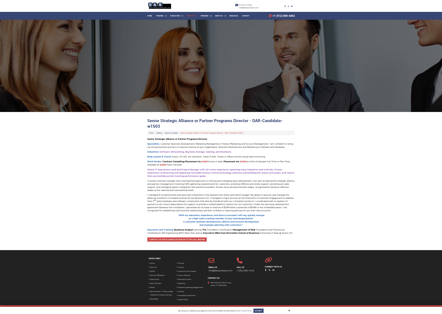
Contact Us (214, 278)
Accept (258, 311)
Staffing (159, 133)
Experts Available (171, 133)
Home (151, 133)
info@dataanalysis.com (249, 8)
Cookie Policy (246, 311)
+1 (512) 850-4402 (283, 16)
